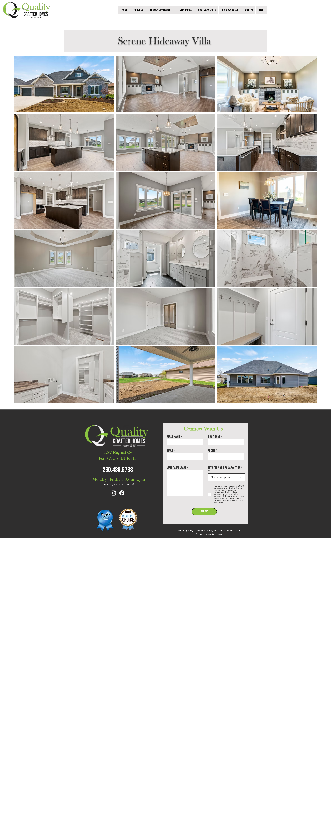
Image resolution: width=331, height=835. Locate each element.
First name (173, 436)
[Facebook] (121, 493)
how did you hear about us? (225, 468)
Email (170, 450)
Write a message (177, 468)
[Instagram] (113, 493)
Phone (211, 450)
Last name (214, 436)
